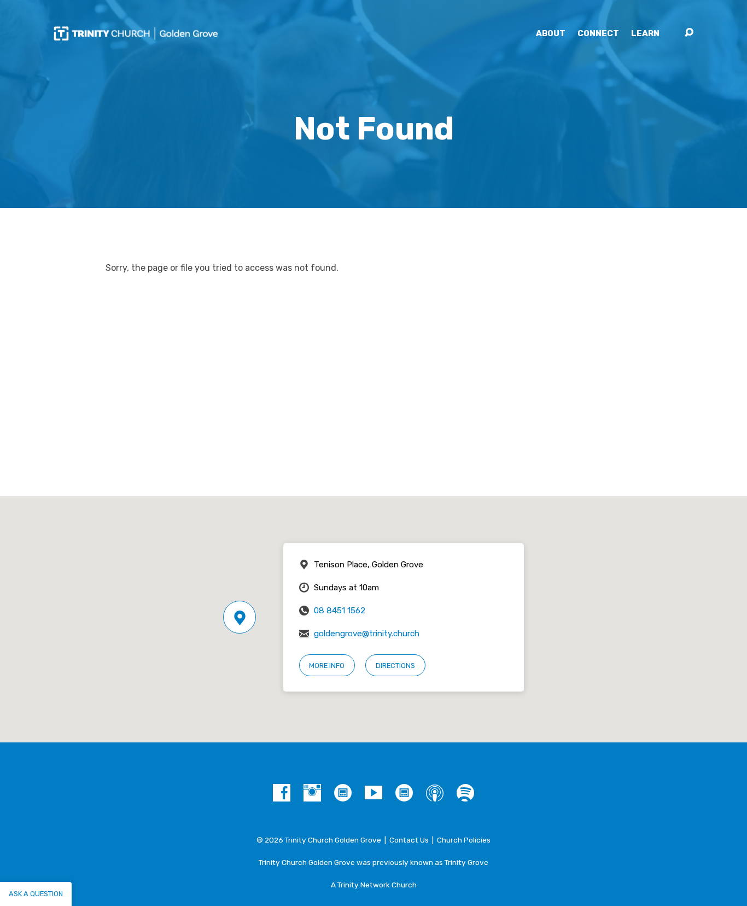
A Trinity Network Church (374, 884)
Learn (645, 34)
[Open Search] (689, 32)
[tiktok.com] (343, 793)
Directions (395, 665)
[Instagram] (312, 793)
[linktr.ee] (404, 793)
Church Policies (464, 839)
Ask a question (36, 894)
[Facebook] (281, 793)
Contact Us (409, 839)
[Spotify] (465, 793)
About (550, 34)
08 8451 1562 (339, 610)
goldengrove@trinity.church (366, 633)
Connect (598, 34)
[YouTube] (373, 793)
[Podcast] (434, 793)
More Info (327, 665)
